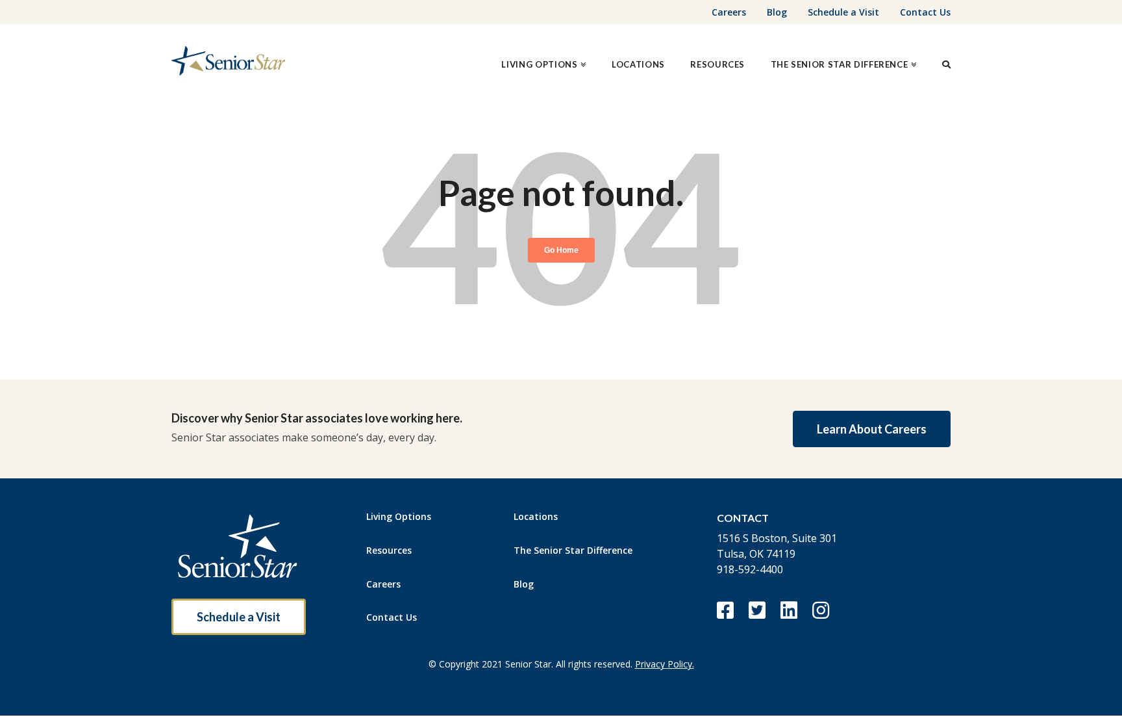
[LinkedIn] (788, 610)
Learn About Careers (872, 429)
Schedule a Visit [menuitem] (843, 12)
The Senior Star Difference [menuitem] (573, 550)
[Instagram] (820, 610)
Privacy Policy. (664, 664)
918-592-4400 (750, 569)
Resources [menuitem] (389, 550)
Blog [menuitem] (777, 12)
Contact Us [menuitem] (925, 12)
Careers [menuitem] (729, 12)
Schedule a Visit (238, 617)
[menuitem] (543, 62)
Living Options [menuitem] (398, 516)
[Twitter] (757, 610)
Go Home (561, 250)
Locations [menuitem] (536, 516)
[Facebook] (725, 610)
